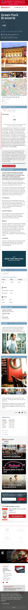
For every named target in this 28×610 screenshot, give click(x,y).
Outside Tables (6, 313)
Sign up (21, 499)
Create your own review (9, 166)
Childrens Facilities (7, 310)
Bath (13, 10)
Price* (4, 21)
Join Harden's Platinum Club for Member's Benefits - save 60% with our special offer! (13, 3)
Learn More (9, 560)
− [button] (3, 83)
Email (5, 101)
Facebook (6, 430)
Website (5, 103)
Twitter (5, 432)
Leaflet (10, 95)
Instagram (6, 434)
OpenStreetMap (19, 95)
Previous (3, 56)
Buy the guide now (17, 516)
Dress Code (5, 317)
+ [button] (3, 80)
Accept (14, 607)
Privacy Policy (5, 501)
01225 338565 (7, 99)
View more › (5, 443)
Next (24, 56)
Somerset (9, 10)
